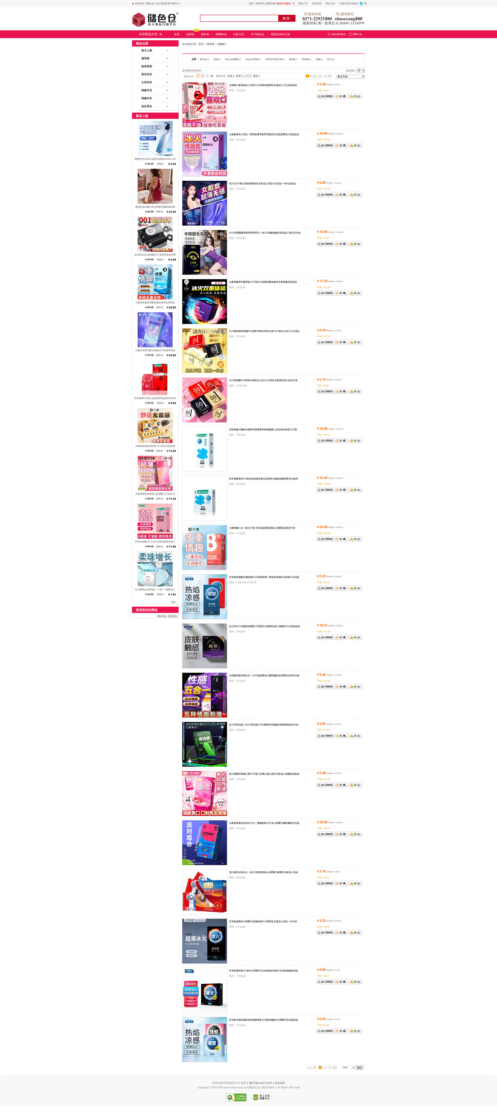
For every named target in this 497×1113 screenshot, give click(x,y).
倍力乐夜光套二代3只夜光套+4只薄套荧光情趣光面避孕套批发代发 (263, 724)
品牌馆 (190, 34)
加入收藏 (341, 96)
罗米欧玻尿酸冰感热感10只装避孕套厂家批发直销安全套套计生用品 (264, 577)
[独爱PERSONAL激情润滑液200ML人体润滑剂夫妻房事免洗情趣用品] (155, 155)
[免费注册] (270, 3)
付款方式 (238, 34)
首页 (177, 34)
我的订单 (303, 3)
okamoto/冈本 (253, 59)
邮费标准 (221, 34)
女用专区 (146, 82)
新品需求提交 (339, 34)
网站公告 (330, 3)
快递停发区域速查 (349, 3)
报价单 (205, 34)
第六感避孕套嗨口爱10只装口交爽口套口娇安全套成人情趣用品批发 (264, 774)
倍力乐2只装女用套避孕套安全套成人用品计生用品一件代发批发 (262, 183)
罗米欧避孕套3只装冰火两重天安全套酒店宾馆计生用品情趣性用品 (263, 970)
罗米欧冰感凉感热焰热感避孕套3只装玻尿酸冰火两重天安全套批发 (263, 1019)
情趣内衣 (146, 98)
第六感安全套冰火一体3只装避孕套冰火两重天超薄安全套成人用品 (263, 872)
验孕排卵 (146, 66)
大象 (318, 59)
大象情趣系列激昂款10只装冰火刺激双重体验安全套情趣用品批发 (263, 282)
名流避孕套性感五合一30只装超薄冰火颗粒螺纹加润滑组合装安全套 (264, 675)
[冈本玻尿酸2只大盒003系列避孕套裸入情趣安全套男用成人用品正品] (155, 537)
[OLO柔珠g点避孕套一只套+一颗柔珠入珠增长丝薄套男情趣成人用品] (155, 585)
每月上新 (146, 50)
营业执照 (280, 1083)
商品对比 (355, 96)
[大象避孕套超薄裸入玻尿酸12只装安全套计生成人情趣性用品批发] (155, 490)
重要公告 (357, 34)
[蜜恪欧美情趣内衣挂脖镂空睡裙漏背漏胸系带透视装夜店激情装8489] (155, 203)
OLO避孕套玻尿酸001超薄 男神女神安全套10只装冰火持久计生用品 (264, 331)
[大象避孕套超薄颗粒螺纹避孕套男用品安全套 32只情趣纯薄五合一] (155, 298)
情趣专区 (146, 90)
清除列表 (161, 616)
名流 (217, 59)
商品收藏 (316, 3)
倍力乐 (204, 59)
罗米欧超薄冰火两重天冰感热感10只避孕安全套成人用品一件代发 (263, 921)
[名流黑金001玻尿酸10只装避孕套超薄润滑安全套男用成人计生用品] (155, 250)
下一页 (328, 76)
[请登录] (260, 3)
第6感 (293, 59)
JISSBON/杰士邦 (275, 59)
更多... (174, 602)
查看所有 (172, 616)
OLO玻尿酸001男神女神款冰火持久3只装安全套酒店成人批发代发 (263, 380)
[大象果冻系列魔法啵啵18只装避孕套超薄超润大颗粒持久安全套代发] (155, 346)
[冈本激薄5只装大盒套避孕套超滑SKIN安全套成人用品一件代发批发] (155, 394)
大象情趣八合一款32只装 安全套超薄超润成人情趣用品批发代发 (262, 528)
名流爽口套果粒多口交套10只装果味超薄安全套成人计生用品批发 (263, 85)
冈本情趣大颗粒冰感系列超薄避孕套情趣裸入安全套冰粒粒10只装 (263, 429)
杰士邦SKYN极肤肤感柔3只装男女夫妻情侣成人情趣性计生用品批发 (264, 626)
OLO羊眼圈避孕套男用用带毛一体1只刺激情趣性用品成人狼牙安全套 (265, 232)
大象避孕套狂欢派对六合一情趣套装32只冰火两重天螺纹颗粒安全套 (264, 823)
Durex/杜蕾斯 (233, 59)
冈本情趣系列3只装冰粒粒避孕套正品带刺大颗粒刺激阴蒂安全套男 (263, 478)
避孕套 (210, 44)
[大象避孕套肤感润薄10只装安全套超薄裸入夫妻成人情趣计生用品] (155, 442)
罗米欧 (306, 59)
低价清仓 (146, 106)
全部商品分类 (148, 34)
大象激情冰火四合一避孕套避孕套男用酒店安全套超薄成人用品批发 (264, 134)
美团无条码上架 (280, 34)
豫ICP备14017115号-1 (261, 1083)
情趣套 (221, 44)
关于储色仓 (257, 34)
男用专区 (146, 74)
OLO (330, 59)
